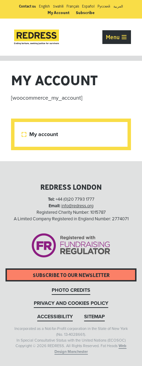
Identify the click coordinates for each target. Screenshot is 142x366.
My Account (59, 12)
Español (88, 6)
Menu (113, 37)
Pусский (104, 6)
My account (40, 134)
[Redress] (36, 37)
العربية (118, 6)
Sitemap (94, 317)
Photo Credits (71, 290)
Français (73, 6)
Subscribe (85, 12)
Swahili (58, 6)
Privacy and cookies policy (71, 303)
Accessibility (55, 317)
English (44, 6)
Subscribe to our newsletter (71, 275)
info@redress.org (77, 206)
